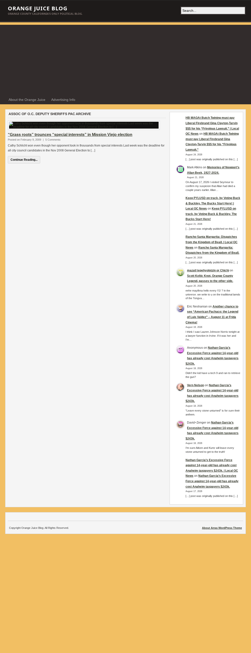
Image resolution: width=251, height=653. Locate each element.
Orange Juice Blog (37, 8)
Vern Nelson (195, 385)
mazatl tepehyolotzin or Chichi (208, 270)
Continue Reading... (24, 159)
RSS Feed (241, 100)
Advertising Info (63, 100)
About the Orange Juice (27, 100)
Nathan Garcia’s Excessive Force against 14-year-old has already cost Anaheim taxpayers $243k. (212, 481)
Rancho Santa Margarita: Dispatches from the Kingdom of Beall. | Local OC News (212, 242)
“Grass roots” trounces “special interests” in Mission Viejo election (70, 135)
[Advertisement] (125, 59)
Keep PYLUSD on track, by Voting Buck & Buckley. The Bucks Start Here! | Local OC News (213, 203)
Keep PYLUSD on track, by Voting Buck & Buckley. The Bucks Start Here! (211, 214)
